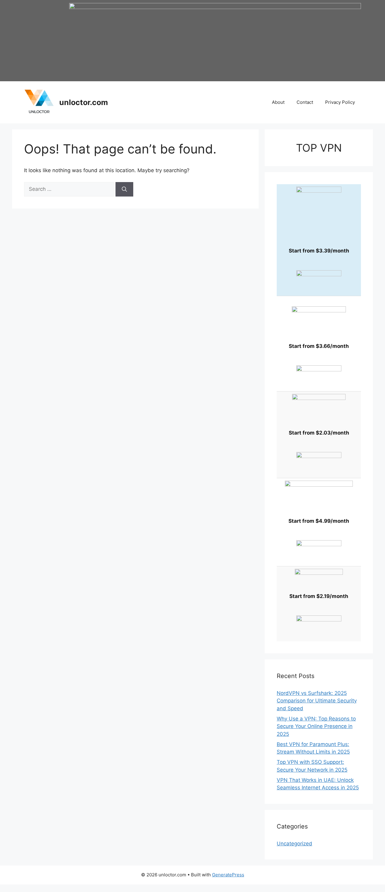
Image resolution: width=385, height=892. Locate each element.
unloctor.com (83, 102)
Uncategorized (294, 844)
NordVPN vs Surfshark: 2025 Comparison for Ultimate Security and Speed (317, 700)
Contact (305, 102)
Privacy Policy (340, 102)
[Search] (124, 189)
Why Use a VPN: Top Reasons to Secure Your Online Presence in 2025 (316, 726)
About (278, 102)
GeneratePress (228, 875)
